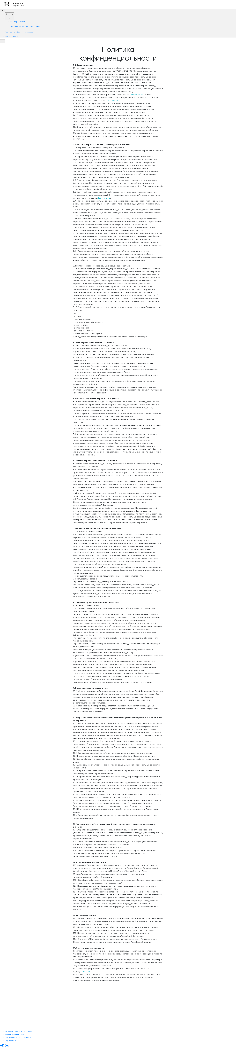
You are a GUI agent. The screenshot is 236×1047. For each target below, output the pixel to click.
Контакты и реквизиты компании (18, 1032)
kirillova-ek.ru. (137, 94)
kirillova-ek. (86, 971)
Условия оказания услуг (14, 1035)
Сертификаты (10, 1040)
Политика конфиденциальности (18, 1038)
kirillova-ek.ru (104, 198)
